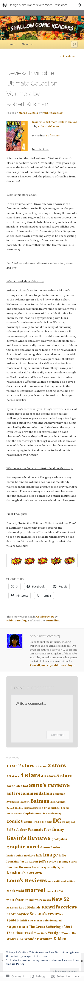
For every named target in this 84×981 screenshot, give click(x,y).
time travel (24, 933)
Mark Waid (15, 891)
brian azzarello (33, 808)
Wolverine (15, 939)
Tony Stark (40, 933)
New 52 (60, 899)
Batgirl (25, 802)
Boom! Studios (14, 808)
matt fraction (17, 900)
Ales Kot (22, 786)
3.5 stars (12, 776)
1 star (11, 766)
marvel (35, 890)
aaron (10, 786)
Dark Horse (42, 822)
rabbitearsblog (52, 113)
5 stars (64, 775)
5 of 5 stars (53, 135)
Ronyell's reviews (59, 907)
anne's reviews (49, 785)
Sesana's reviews (46, 914)
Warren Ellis (68, 933)
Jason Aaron (29, 861)
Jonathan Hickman (18, 867)
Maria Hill (54, 881)
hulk (39, 855)
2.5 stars (41, 766)
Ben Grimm (57, 802)
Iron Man (12, 861)
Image (50, 855)
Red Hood (12, 907)
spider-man (16, 920)
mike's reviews (40, 900)
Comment (58, 734)
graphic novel (22, 847)
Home (11, 44)
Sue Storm (35, 920)
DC (57, 821)
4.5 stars (48, 776)
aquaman (59, 794)
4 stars (30, 775)
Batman (40, 801)
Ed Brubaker (16, 830)
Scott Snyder (17, 914)
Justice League (41, 867)
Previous (67, 56)
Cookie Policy (15, 964)
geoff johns (59, 839)
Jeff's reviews (48, 861)
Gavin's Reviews (28, 838)
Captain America (35, 813)
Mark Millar (68, 881)
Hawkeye (29, 855)
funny (58, 829)
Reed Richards (30, 908)
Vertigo (54, 933)
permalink (52, 620)
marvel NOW (55, 891)
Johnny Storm (68, 861)
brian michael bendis (56, 808)
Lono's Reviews (26, 880)
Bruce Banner (14, 813)
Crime (28, 822)
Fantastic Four (39, 830)
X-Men (60, 939)
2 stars (26, 766)
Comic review (45, 616)
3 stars (57, 765)
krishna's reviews (24, 872)
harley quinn (14, 855)
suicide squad (52, 920)
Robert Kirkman (48, 126)
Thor (10, 933)
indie (62, 856)
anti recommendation (29, 793)
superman (17, 926)
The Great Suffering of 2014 (50, 927)
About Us (27, 44)
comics (14, 821)
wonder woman (39, 939)
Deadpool (68, 822)
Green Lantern (51, 847)
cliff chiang (54, 813)
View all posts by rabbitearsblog (53, 665)
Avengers (13, 802)
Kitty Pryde (57, 867)
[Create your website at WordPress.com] (42, 5)
